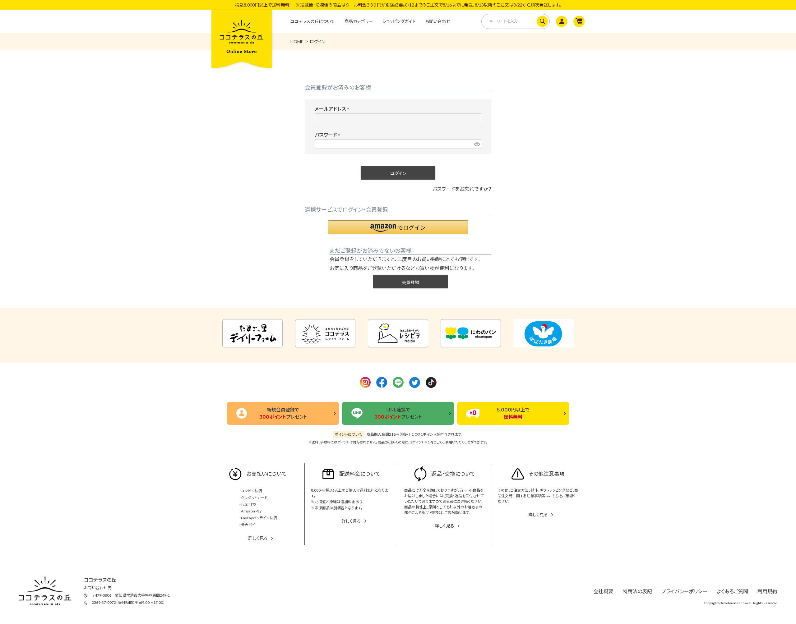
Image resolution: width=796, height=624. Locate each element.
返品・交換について (453, 473)
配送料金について (359, 473)
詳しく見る (258, 538)
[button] (398, 227)
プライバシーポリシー (684, 591)
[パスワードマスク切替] (476, 144)
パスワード (329, 135)
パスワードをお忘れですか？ (462, 189)
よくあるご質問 (732, 591)
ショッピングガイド (399, 21)
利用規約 (767, 591)
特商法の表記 (637, 591)
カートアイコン (578, 21)
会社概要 (603, 591)
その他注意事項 (547, 473)
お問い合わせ (437, 21)
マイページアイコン (561, 21)
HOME (296, 41)
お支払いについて (266, 473)
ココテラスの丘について (312, 21)
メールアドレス (333, 109)
